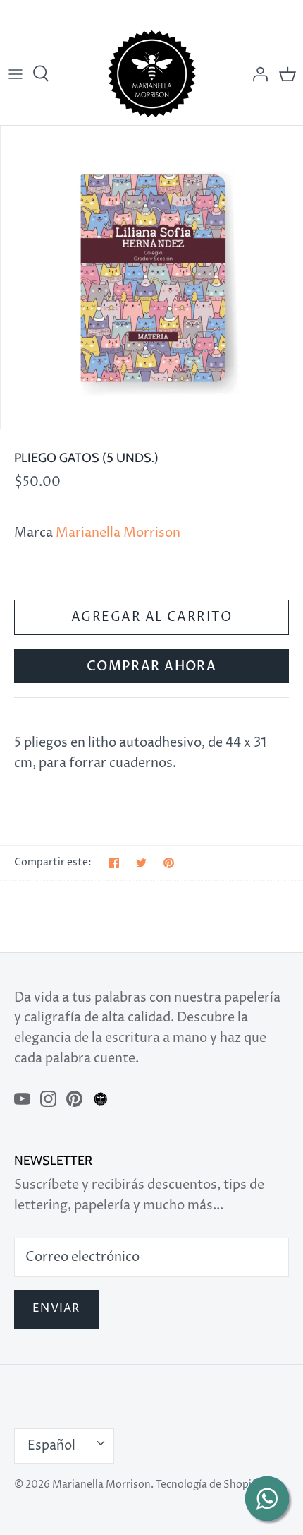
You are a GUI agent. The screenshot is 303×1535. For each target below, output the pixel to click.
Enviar (56, 1308)
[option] (151, 277)
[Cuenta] (256, 74)
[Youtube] (22, 1099)
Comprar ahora (152, 666)
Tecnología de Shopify (208, 1485)
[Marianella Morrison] (152, 74)
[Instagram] (48, 1099)
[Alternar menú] (15, 74)
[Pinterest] (74, 1099)
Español (51, 1445)
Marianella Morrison (118, 533)
